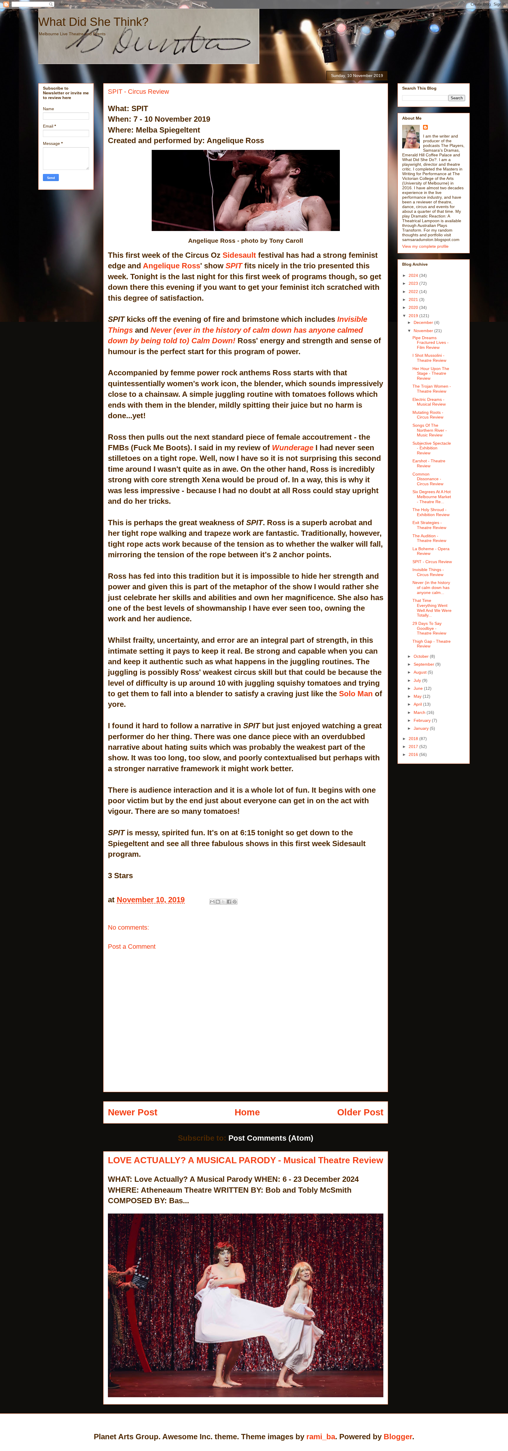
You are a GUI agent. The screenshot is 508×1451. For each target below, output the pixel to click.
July (418, 680)
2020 (414, 307)
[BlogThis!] (218, 902)
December (424, 322)
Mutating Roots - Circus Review (427, 415)
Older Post (360, 1112)
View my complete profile (425, 246)
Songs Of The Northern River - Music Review (429, 430)
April (418, 704)
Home (247, 1112)
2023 (414, 283)
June (419, 688)
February (423, 720)
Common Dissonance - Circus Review (427, 479)
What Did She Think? (93, 21)
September (424, 664)
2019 (414, 315)
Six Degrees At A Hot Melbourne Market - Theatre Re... (431, 496)
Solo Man (356, 693)
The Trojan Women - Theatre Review (431, 389)
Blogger (398, 1436)
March (420, 712)
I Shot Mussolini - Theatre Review (429, 358)
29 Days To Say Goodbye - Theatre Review (429, 628)
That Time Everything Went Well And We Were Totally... (432, 607)
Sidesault (239, 255)
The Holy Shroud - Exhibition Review (430, 512)
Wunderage (292, 447)
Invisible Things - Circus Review (428, 572)
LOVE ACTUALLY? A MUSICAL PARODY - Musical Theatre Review (245, 1160)
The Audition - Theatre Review (429, 538)
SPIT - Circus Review (432, 561)
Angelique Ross (171, 265)
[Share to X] (223, 902)
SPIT (232, 265)
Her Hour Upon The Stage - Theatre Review (430, 373)
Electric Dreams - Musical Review (429, 402)
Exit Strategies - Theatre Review (429, 525)
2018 (414, 738)
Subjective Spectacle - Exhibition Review (431, 448)
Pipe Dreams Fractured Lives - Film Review (430, 342)
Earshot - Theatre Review (428, 463)
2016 (414, 754)
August (421, 672)
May (418, 696)
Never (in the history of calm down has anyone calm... (431, 587)
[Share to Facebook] (229, 902)
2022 (414, 291)
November (424, 330)
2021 (414, 299)
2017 (414, 746)
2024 (414, 275)
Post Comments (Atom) (270, 1138)
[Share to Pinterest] (235, 902)
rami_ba (320, 1436)
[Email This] (212, 902)
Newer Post (132, 1112)
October (422, 656)
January (422, 728)
